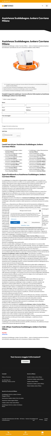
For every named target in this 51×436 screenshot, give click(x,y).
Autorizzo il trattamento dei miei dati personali (13, 128)
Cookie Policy (23, 225)
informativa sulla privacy (12, 126)
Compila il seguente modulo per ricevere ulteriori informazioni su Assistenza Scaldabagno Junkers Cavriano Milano (26, 85)
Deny (25, 222)
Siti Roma (22, 418)
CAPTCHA (4, 131)
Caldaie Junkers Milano (32, 381)
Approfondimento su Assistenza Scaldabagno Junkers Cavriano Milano (20, 89)
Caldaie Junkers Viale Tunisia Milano (10, 402)
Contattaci (25, 361)
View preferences (36, 222)
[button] (40, 210)
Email (3, 110)
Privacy (28, 225)
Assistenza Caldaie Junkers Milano (35, 379)
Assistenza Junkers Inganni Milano (10, 400)
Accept (15, 222)
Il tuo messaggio (6, 115)
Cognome (28, 107)
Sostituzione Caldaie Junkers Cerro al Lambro (13, 398)
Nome (3, 107)
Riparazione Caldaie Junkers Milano (35, 383)
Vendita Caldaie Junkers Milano (34, 377)
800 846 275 (7, 1)
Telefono (28, 110)
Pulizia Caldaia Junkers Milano (34, 386)
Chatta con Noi (11, 381)
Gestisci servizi (13, 218)
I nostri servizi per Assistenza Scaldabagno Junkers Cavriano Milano (19, 87)
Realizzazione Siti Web (13, 418)
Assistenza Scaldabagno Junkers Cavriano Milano (15, 337)
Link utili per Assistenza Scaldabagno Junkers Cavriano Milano (18, 90)
